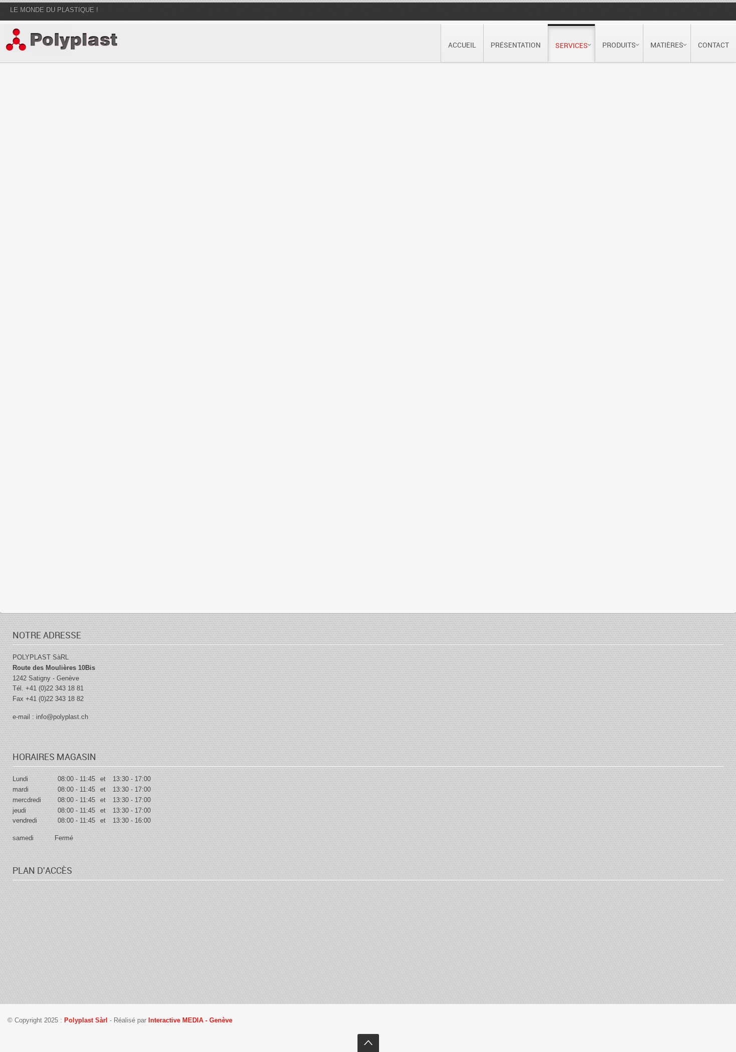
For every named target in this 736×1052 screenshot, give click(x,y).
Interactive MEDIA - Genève (190, 1020)
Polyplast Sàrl (87, 1020)
